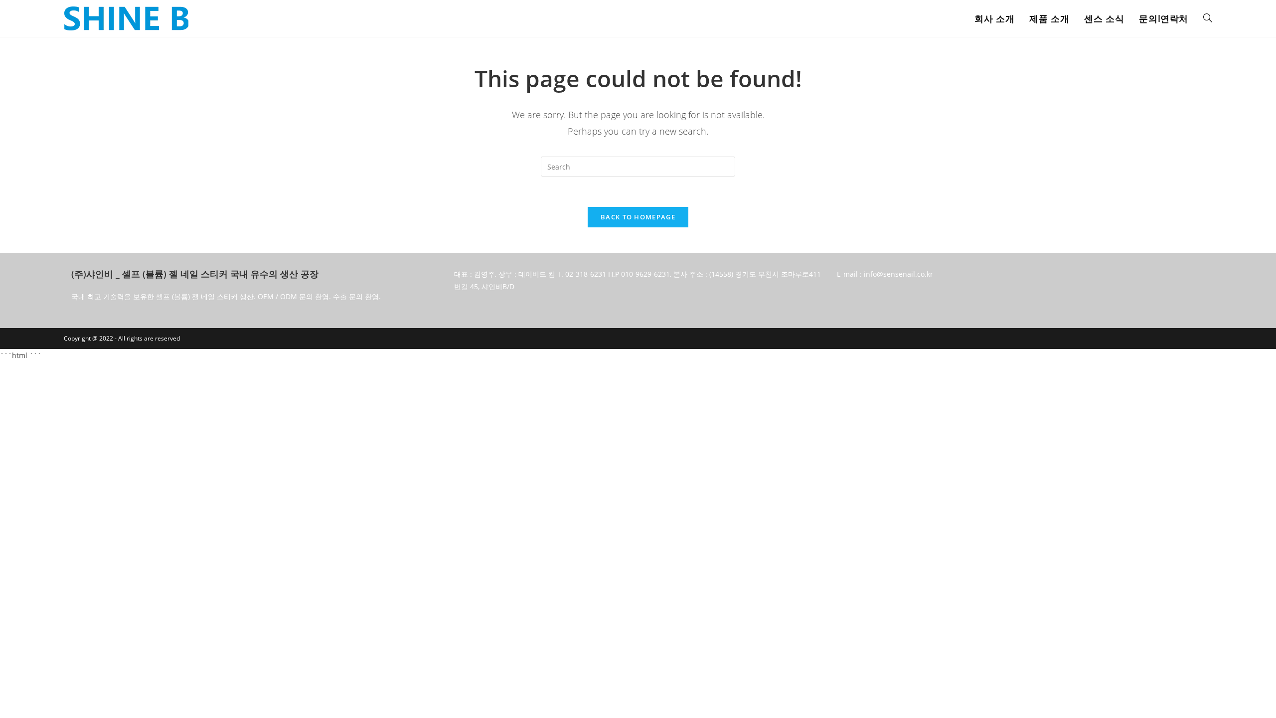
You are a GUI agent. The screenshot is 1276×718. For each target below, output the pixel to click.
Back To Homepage (638, 216)
